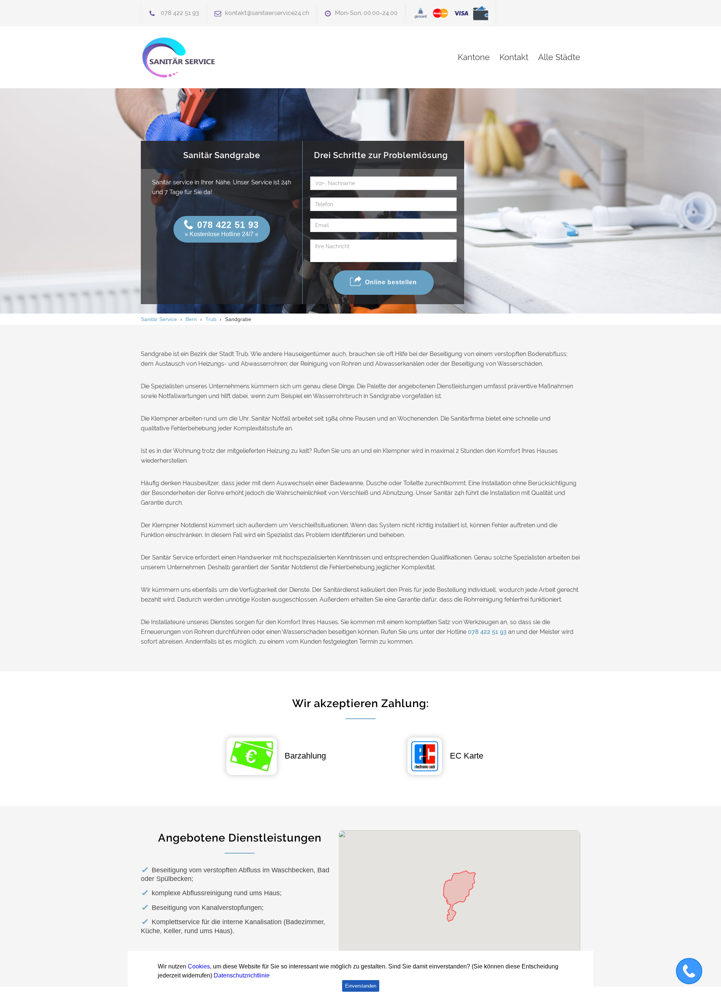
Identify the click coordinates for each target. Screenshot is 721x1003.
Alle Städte (559, 57)
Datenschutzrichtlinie (242, 975)
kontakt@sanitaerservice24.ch (267, 13)
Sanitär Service (159, 319)
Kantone (474, 57)
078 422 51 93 (180, 13)
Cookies (199, 966)
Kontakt (513, 57)
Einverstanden (360, 986)
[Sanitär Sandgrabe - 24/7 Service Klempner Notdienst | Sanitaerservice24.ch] (210, 57)
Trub (210, 319)
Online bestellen (391, 282)
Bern (191, 319)
